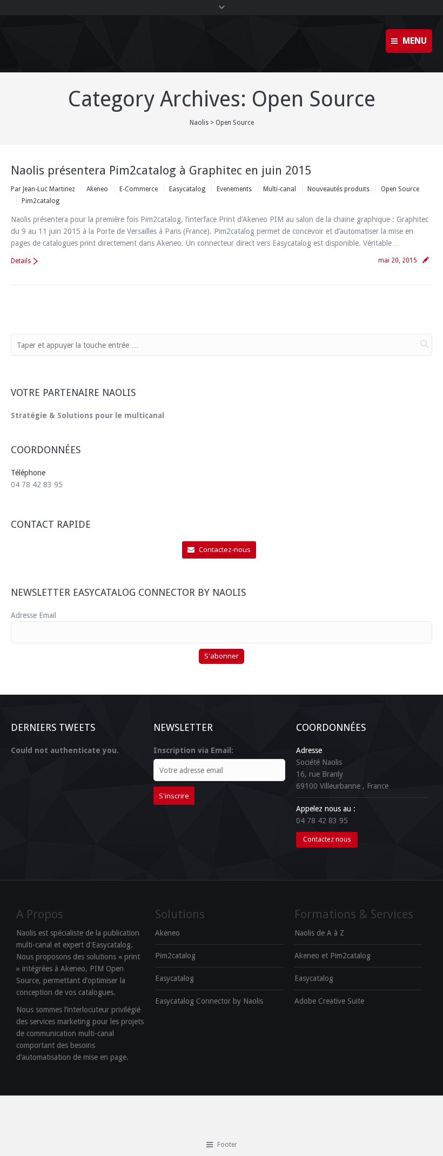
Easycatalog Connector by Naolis (209, 1001)
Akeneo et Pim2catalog (332, 955)
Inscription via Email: (193, 750)
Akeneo (97, 189)
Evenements (234, 189)
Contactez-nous (225, 549)
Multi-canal (279, 189)
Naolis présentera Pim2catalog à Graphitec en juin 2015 (161, 170)
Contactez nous (327, 839)
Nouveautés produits (338, 189)
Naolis (199, 122)
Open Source (400, 189)
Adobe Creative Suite (329, 1001)
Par (43, 189)
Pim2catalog (40, 201)
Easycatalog (187, 189)
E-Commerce (138, 189)
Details (21, 261)
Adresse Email (33, 615)
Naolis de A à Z (319, 933)
